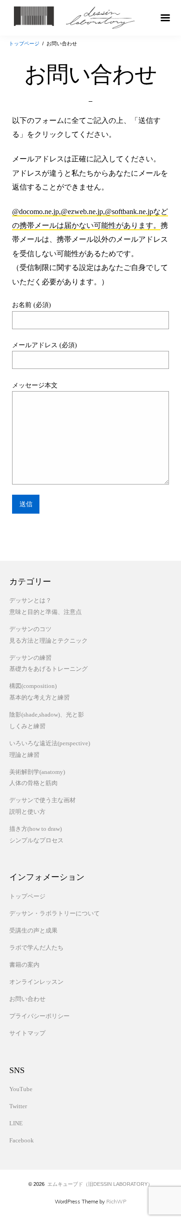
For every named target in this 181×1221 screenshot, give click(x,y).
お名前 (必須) (31, 304)
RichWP (116, 1201)
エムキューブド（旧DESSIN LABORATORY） (100, 1184)
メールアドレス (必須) (44, 345)
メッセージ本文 (35, 385)
